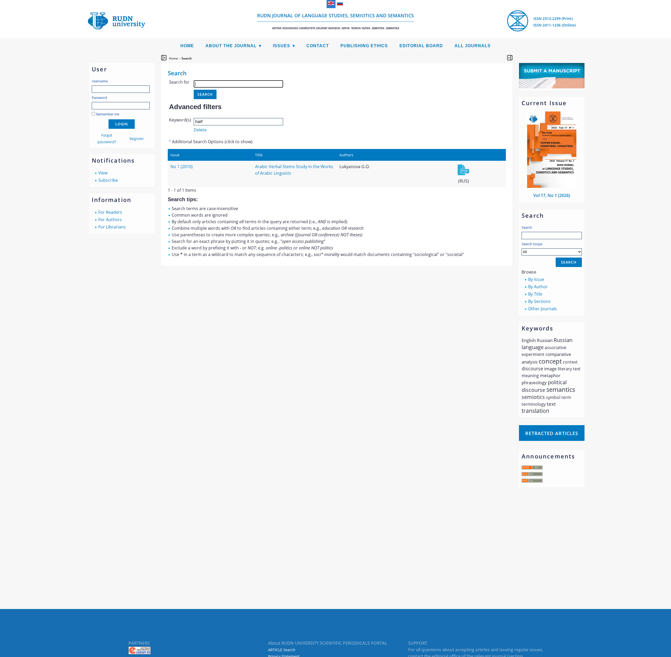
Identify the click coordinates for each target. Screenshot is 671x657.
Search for (179, 82)
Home (187, 46)
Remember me (107, 114)
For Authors (110, 219)
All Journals (472, 46)
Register (136, 138)
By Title (535, 294)
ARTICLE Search (281, 649)
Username (100, 81)
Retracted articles (551, 433)
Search (527, 227)
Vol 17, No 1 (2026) (551, 195)
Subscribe (108, 180)
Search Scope (532, 244)
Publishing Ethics (364, 46)
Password (99, 97)
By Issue (536, 279)
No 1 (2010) (181, 166)
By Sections (539, 301)
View (102, 173)
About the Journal (231, 46)
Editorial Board (421, 46)
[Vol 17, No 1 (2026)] (551, 186)
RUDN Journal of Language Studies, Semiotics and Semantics (335, 21)
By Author (538, 287)
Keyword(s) (180, 120)
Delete (200, 130)
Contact (317, 46)
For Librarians (112, 227)
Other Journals (542, 309)
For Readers (110, 212)
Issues (281, 46)
